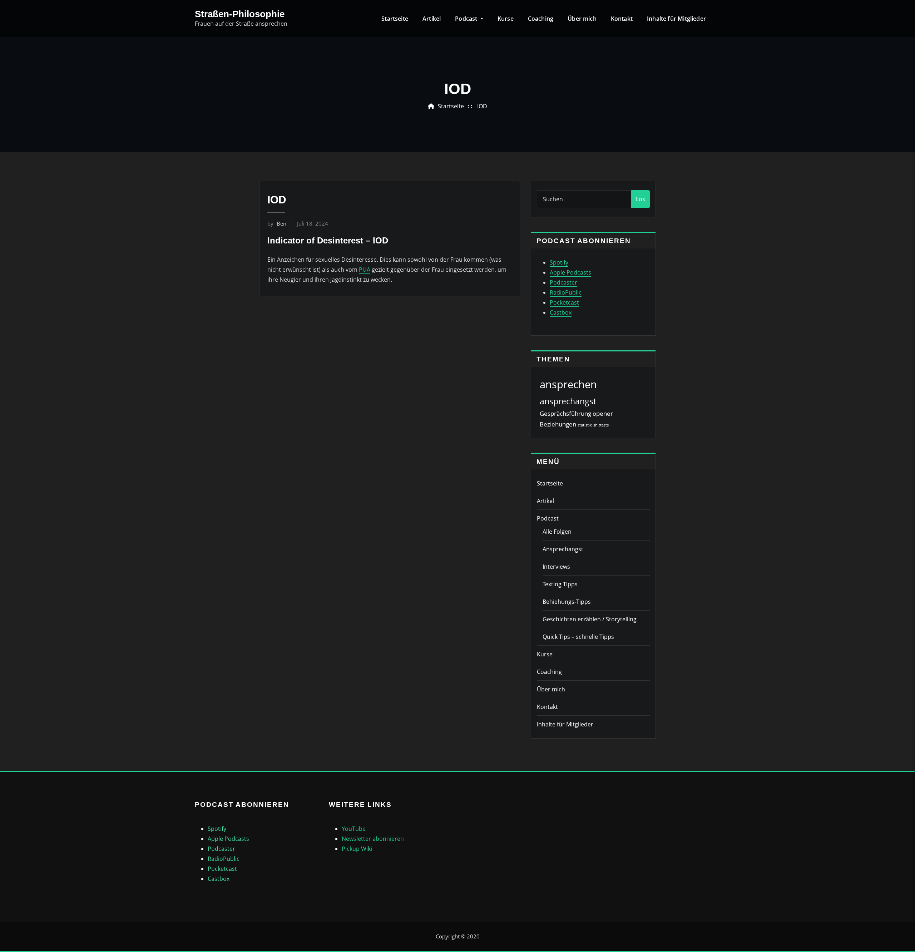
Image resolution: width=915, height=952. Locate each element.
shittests (601, 425)
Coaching (540, 19)
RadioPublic (566, 292)
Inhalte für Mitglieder (676, 19)
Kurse (506, 19)
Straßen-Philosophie (240, 14)
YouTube (354, 829)
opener (603, 413)
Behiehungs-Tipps (567, 602)
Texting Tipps (560, 584)
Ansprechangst (563, 549)
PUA (364, 269)
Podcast (467, 19)
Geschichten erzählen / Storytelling (590, 619)
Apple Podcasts (570, 272)
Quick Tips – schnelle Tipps (578, 637)
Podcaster (563, 282)
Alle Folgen (557, 532)
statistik (585, 425)
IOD (482, 106)
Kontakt (622, 19)
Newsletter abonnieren (373, 839)
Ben (276, 223)
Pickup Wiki (357, 849)
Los (640, 199)
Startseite (394, 19)
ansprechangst (568, 401)
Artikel (431, 19)
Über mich (582, 19)
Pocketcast (564, 302)
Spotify (559, 262)
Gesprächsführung (565, 413)
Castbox (561, 312)
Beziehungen (558, 424)
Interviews (556, 567)
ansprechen (568, 384)
